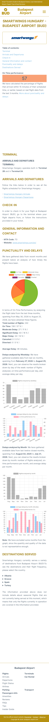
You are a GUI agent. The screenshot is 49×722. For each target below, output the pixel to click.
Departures (7, 680)
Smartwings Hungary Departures (18, 197)
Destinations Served (11, 67)
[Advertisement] (24, 125)
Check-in (6, 58)
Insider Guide (8, 709)
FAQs (4, 702)
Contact (35, 717)
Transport (29, 690)
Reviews (6, 699)
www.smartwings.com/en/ (24, 242)
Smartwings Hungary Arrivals (17, 194)
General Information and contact (17, 61)
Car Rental (29, 677)
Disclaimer (27, 717)
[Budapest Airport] (6, 11)
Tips (4, 706)
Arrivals (5, 677)
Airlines (5, 686)
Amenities (6, 696)
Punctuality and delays (12, 64)
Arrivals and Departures (13, 54)
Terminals (29, 673)
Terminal (6, 51)
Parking (5, 690)
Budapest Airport (25, 11)
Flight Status (8, 683)
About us (42, 717)
